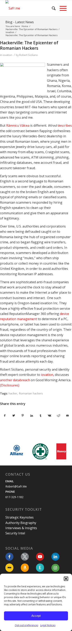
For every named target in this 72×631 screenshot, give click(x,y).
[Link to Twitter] (25, 557)
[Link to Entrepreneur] (40, 567)
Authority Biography (20, 523)
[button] (66, 579)
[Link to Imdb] (9, 567)
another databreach (15, 380)
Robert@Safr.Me (16, 486)
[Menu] (61, 8)
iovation (7, 55)
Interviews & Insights (21, 528)
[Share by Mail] (67, 415)
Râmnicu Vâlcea (17, 125)
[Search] (52, 8)
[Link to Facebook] (9, 557)
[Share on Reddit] (58, 415)
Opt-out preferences (26, 625)
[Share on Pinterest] (22, 415)
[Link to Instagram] (55, 568)
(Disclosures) (9, 385)
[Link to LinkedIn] (55, 557)
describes (65, 125)
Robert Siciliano (28, 55)
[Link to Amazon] (25, 567)
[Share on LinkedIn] (31, 415)
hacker (13, 393)
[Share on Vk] (49, 415)
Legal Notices (47, 625)
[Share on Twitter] (13, 415)
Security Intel (15, 533)
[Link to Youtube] (40, 557)
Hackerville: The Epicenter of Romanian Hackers (29, 45)
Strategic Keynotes (19, 517)
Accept (36, 615)
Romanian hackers (31, 393)
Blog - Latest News (19, 22)
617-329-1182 (14, 497)
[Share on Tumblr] (40, 415)
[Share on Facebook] (4, 415)
